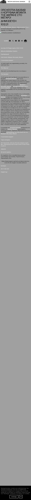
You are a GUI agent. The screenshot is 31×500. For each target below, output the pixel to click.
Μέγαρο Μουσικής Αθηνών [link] (8, 27)
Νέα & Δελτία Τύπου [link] (23, 27)
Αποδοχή (13, 496)
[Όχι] (20, 496)
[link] (13, 1)
